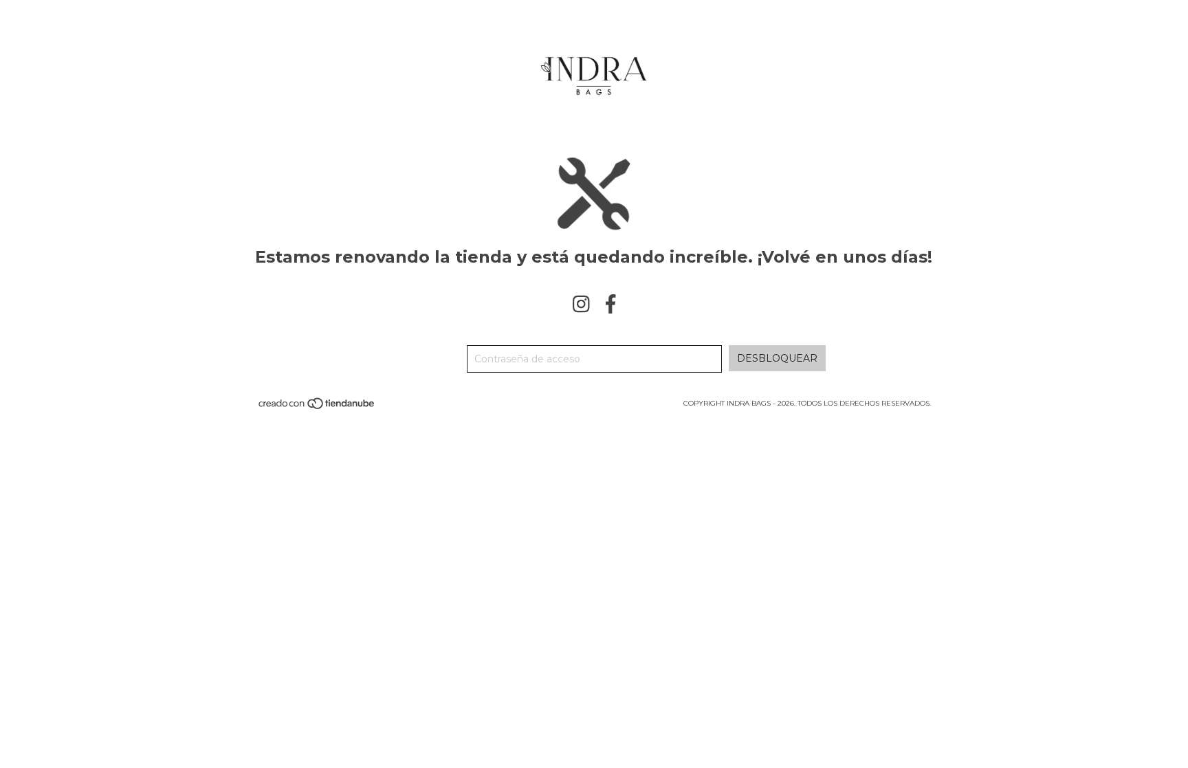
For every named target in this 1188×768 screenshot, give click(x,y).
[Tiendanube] (317, 408)
